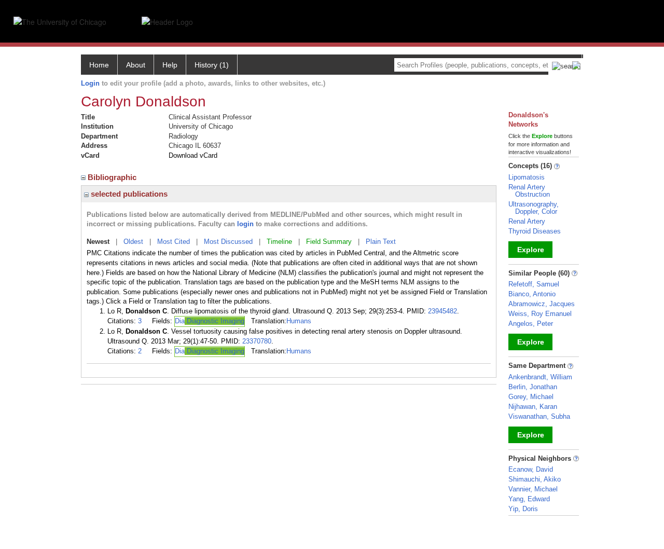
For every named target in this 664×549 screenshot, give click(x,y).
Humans (298, 321)
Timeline (279, 241)
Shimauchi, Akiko (534, 479)
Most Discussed (228, 241)
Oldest (133, 241)
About (135, 65)
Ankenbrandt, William (540, 377)
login (245, 224)
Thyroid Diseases (534, 231)
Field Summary (329, 241)
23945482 (442, 311)
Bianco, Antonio (532, 294)
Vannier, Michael (533, 489)
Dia (209, 321)
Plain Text (381, 241)
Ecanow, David (530, 469)
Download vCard (193, 155)
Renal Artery (526, 221)
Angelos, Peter (530, 323)
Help (169, 65)
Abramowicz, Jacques (541, 304)
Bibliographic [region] (113, 177)
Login (90, 83)
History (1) (212, 65)
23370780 (256, 341)
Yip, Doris (523, 509)
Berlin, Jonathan (532, 387)
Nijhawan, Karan (532, 406)
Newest (98, 241)
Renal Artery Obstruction (529, 190)
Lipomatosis (526, 177)
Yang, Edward (529, 499)
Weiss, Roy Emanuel (540, 314)
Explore (530, 249)
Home (99, 65)
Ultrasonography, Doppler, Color (533, 207)
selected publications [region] (128, 193)
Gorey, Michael (531, 397)
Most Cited (173, 241)
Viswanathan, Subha (539, 416)
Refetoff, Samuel (533, 284)
